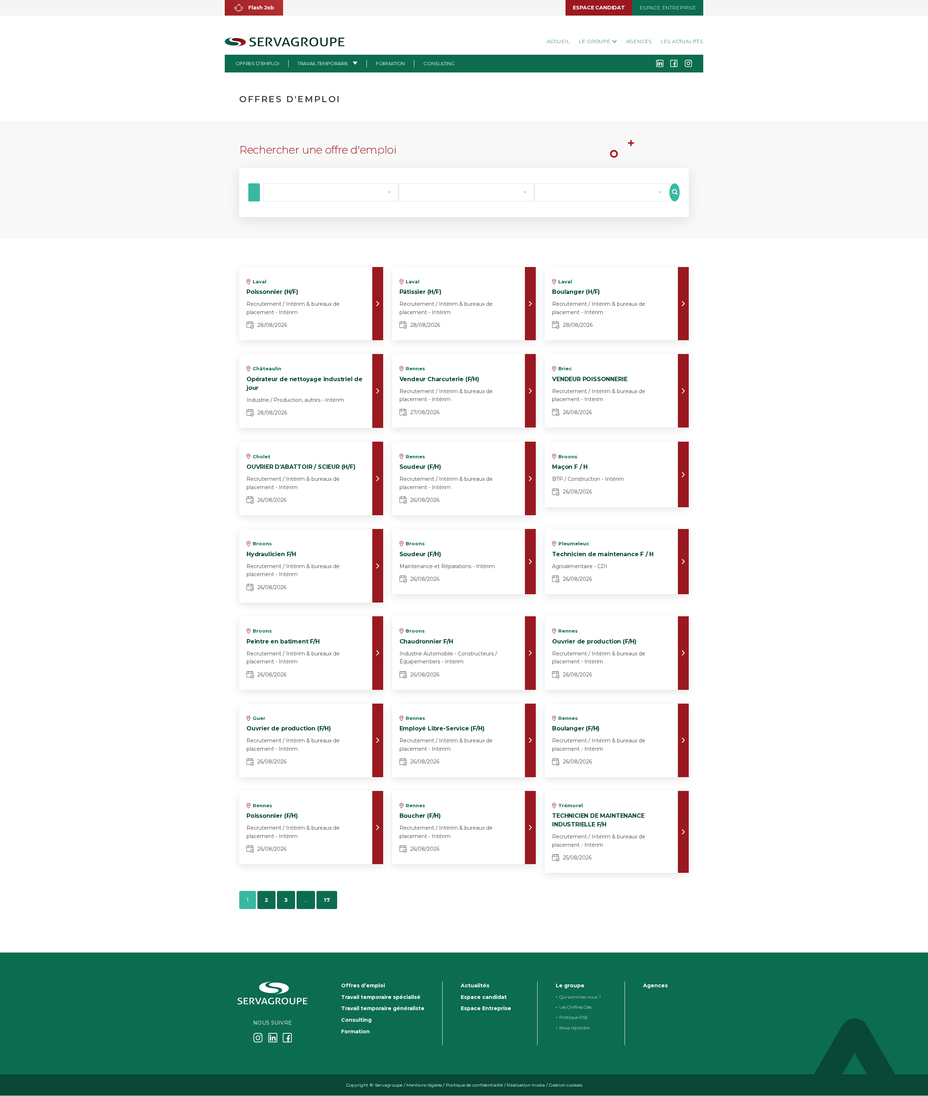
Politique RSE (573, 1017)
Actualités (475, 985)
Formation (390, 63)
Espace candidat (599, 7)
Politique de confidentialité (474, 1085)
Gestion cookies (565, 1085)
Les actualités (681, 41)
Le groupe (595, 41)
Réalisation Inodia (526, 1085)
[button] (254, 8)
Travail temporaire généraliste (382, 1008)
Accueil (558, 41)
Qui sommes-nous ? (580, 997)
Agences (639, 41)
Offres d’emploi (257, 63)
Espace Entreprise (667, 7)
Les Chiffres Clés (575, 1007)
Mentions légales (424, 1085)
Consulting (438, 63)
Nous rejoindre (574, 1027)
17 (327, 899)
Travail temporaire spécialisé (380, 997)
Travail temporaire (323, 63)
